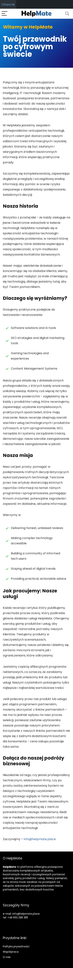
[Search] (67, 14)
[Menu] (4, 14)
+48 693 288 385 (17, 917)
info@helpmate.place (40, 839)
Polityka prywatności (16, 946)
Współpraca (11, 952)
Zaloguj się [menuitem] (8, 4)
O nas (6, 957)
